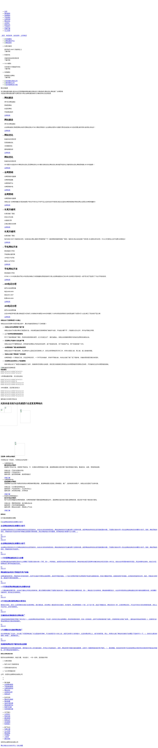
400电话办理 (8, 692)
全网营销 (7, 19)
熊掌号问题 (8, 707)
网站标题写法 (8, 705)
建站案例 (7, 718)
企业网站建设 (8, 684)
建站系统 (7, 739)
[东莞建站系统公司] (11, 81)
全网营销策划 (8, 688)
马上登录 (7, 30)
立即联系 (7, 115)
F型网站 (7, 735)
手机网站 (7, 17)
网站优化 (7, 21)
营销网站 (7, 15)
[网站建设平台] (9, 41)
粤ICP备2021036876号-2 (8, 745)
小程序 (6, 737)
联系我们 (7, 724)
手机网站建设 (8, 686)
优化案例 (7, 722)
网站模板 (7, 733)
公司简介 (7, 27)
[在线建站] (8, 39)
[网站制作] (8, 43)
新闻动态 (7, 25)
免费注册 (7, 29)
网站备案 (7, 701)
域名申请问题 (8, 703)
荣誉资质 (7, 716)
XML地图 (20, 745)
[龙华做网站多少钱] (11, 84)
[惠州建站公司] (9, 83)
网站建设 (7, 13)
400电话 (7, 23)
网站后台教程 (8, 699)
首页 (5, 11)
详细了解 (7, 477)
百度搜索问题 (8, 709)
